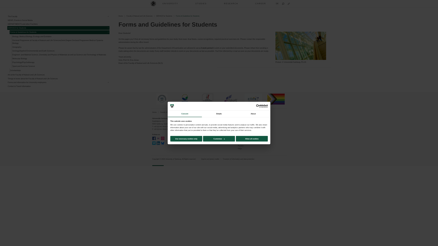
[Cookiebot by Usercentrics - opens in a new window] (258, 106)
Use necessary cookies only (186, 139)
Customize (217, 139)
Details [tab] (219, 114)
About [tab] (253, 114)
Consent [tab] (184, 114)
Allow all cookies (252, 139)
